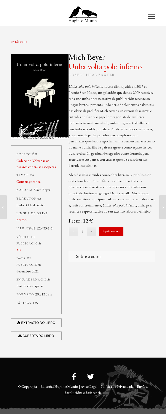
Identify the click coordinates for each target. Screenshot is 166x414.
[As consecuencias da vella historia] (162, 207)
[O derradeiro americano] (3, 207)
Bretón (21, 219)
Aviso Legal (89, 386)
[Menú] (149, 16)
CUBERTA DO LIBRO (38, 336)
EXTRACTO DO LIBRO (37, 323)
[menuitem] (146, 3)
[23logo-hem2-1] (83, 16)
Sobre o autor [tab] (88, 256)
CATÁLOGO (19, 42)
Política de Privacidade (117, 386)
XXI (19, 249)
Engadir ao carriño (111, 231)
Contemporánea (28, 181)
